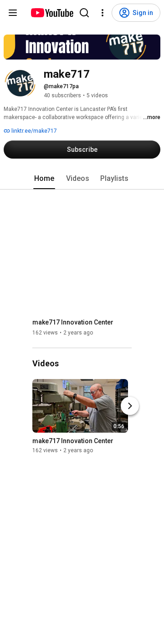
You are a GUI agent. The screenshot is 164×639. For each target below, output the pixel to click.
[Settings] (102, 12)
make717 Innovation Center (72, 322)
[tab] (44, 179)
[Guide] (12, 12)
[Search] (84, 12)
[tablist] (82, 179)
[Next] (130, 406)
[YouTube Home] (52, 12)
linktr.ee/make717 (33, 131)
